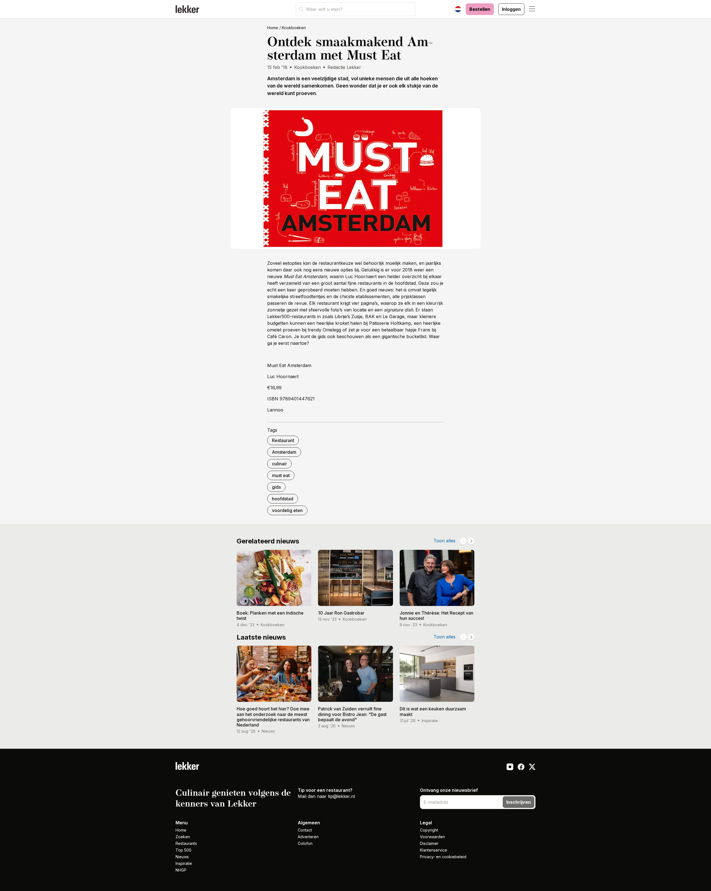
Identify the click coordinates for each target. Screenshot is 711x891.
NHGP (181, 870)
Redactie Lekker (344, 67)
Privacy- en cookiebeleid (443, 856)
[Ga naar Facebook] (521, 767)
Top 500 (183, 850)
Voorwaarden (432, 836)
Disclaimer (429, 843)
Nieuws (182, 856)
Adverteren (308, 836)
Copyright (429, 830)
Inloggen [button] (511, 9)
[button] (532, 9)
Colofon (305, 843)
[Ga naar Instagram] (510, 767)
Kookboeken (294, 27)
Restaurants (186, 843)
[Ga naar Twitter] (532, 767)
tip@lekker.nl (341, 796)
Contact (305, 830)
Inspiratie (184, 863)
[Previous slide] (463, 541)
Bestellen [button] (479, 9)
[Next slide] (471, 541)
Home (272, 27)
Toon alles (444, 540)
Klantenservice (433, 850)
